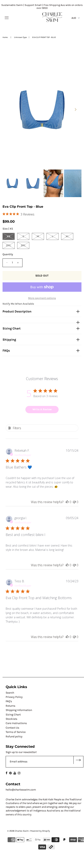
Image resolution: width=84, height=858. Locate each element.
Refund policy (14, 736)
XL (67, 236)
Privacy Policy (14, 697)
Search (10, 692)
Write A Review (42, 409)
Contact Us (12, 727)
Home (5, 37)
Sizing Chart (12, 328)
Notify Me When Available (18, 303)
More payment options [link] (42, 298)
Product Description (17, 311)
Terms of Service (16, 732)
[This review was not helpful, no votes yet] (74, 502)
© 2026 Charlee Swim (18, 831)
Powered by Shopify (40, 831)
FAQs (6, 350)
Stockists (11, 719)
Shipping (9, 339)
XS (8, 236)
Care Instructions (16, 723)
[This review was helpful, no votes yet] (67, 502)
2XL (8, 245)
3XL (23, 245)
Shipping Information (19, 710)
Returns (10, 705)
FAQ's (9, 701)
